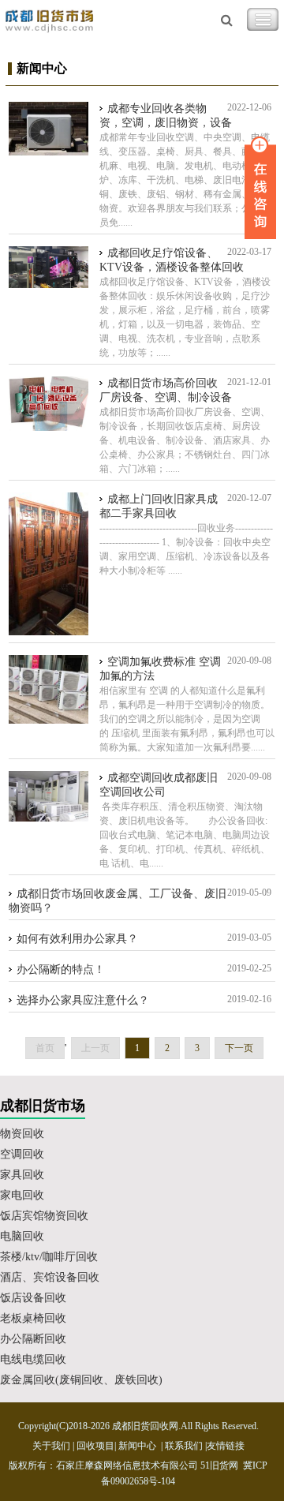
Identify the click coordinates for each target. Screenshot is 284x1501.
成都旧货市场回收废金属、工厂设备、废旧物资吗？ (117, 901)
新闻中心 (137, 1445)
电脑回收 (22, 1236)
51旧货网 (219, 1465)
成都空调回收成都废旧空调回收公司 (158, 785)
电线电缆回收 (33, 1359)
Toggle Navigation (262, 20)
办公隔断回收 (33, 1339)
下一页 (239, 1048)
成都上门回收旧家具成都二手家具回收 (158, 506)
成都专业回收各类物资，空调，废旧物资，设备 (165, 116)
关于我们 (51, 1445)
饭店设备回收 (33, 1298)
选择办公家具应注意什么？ (83, 1000)
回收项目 (95, 1445)
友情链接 (226, 1445)
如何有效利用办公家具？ (77, 939)
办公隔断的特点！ (61, 969)
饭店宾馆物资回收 (44, 1216)
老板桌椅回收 (33, 1318)
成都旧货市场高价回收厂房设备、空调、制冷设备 (165, 390)
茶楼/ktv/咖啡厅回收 (49, 1257)
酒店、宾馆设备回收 (49, 1277)
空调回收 (22, 1154)
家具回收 (22, 1175)
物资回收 (22, 1134)
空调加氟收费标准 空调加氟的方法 (160, 669)
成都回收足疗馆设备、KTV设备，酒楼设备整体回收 (171, 260)
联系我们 (184, 1445)
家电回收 (22, 1195)
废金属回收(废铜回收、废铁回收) (81, 1380)
